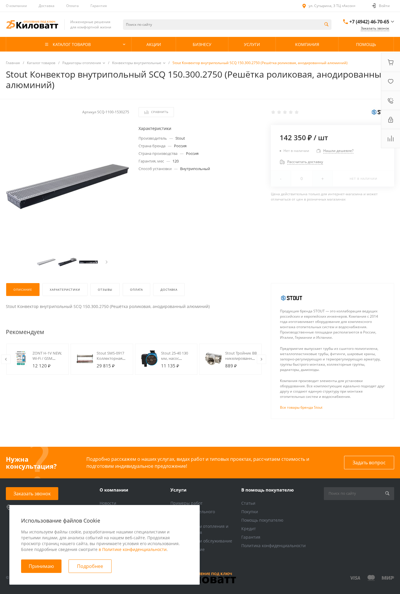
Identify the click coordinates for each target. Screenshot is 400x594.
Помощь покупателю (262, 520)
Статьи (248, 503)
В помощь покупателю (267, 490)
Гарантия (98, 5)
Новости (108, 503)
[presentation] (106, 262)
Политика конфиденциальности (273, 545)
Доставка (46, 5)
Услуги (178, 490)
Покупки (249, 511)
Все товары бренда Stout (301, 407)
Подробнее (90, 566)
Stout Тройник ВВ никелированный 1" (241, 358)
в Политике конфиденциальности (133, 549)
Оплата (72, 5)
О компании (16, 5)
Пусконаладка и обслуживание (201, 541)
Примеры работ (186, 503)
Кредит (248, 528)
